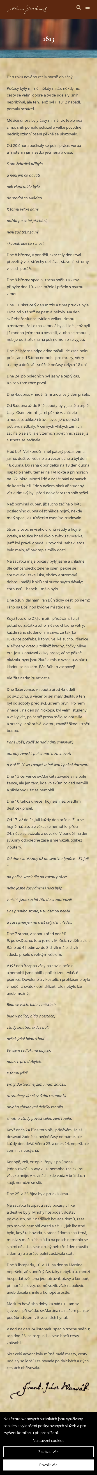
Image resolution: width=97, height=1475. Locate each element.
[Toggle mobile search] (78, 7)
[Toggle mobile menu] (87, 7)
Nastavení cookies (48, 1440)
